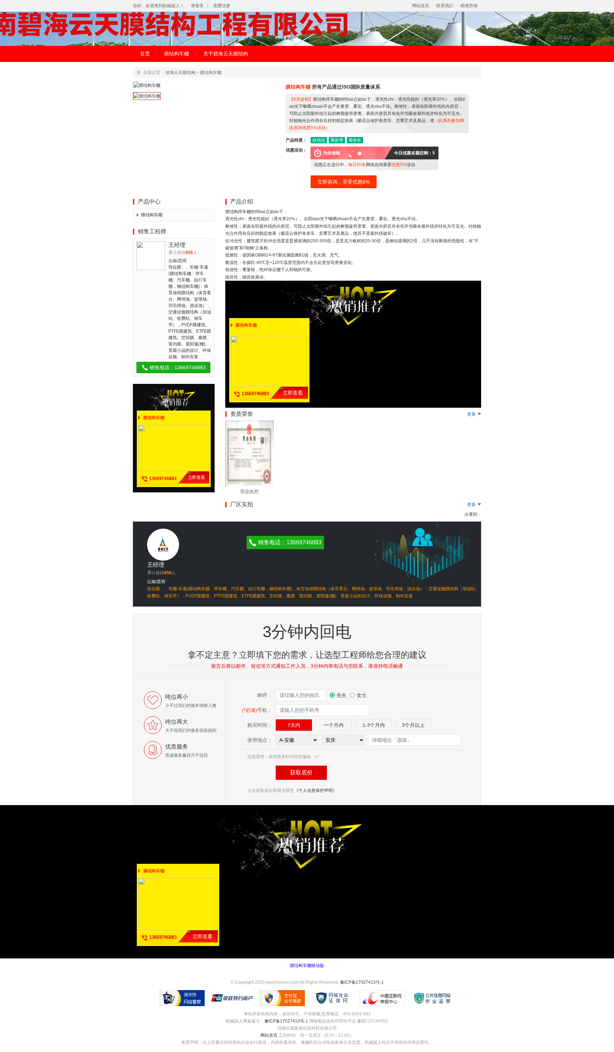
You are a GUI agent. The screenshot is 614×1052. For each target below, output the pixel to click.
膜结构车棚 (176, 54)
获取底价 (301, 773)
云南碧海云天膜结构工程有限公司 (307, 29)
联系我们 (444, 5)
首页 (145, 54)
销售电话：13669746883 (178, 367)
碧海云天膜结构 (180, 72)
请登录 (197, 5)
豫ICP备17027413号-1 (362, 982)
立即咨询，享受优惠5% (344, 182)
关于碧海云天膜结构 (225, 54)
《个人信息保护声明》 (315, 790)
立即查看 (196, 477)
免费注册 (221, 5)
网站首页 (420, 5)
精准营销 (469, 5)
